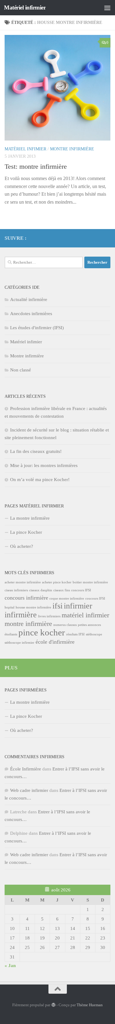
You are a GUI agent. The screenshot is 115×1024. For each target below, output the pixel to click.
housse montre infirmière (33, 607)
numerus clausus (65, 625)
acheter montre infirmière (23, 582)
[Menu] (107, 7)
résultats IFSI (75, 634)
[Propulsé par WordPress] (53, 1005)
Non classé (20, 369)
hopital (9, 607)
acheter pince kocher (56, 582)
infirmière (21, 614)
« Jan (10, 965)
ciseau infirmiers (16, 590)
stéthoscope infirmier (19, 642)
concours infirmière (26, 598)
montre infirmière (28, 623)
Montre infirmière (72, 149)
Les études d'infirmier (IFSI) (37, 327)
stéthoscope (94, 634)
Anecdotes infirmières (31, 313)
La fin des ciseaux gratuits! (36, 451)
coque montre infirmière (66, 598)
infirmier (78, 605)
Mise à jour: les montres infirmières (44, 465)
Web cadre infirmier (29, 790)
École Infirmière (25, 768)
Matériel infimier (25, 149)
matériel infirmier (85, 615)
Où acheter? (21, 546)
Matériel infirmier (25, 7)
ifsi (57, 605)
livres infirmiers (49, 616)
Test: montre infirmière (36, 166)
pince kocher (41, 632)
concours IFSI (81, 590)
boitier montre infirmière (90, 582)
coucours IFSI (95, 598)
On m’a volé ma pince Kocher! (40, 479)
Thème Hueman (90, 1005)
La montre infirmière (30, 518)
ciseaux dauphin (40, 590)
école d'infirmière (55, 642)
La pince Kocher (26, 532)
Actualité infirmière (28, 299)
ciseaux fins (61, 590)
